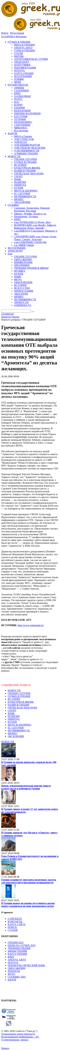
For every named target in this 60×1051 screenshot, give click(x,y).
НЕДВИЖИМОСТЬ (19, 730)
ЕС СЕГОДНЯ (16, 727)
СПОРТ (12, 710)
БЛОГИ (12, 979)
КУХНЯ (12, 722)
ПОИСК (12, 927)
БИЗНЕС (13, 733)
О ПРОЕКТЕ (15, 918)
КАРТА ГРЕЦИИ (17, 954)
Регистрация (17, 33)
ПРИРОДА (14, 719)
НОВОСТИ (14, 690)
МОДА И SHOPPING (19, 724)
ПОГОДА (13, 962)
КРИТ (11, 956)
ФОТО (11, 974)
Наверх (5, 1048)
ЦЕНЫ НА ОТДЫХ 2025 (22, 945)
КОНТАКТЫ (15, 921)
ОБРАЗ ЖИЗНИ (16, 968)
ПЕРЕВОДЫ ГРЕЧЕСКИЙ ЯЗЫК (26, 965)
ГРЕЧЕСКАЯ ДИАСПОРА (22, 707)
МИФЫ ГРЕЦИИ (17, 951)
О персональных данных (14, 1039)
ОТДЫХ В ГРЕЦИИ (19, 696)
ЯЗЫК (11, 713)
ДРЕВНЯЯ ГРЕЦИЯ (19, 948)
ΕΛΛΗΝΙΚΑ (8, 36)
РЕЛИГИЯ (14, 716)
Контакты (21, 36)
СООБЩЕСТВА (17, 976)
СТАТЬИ (13, 930)
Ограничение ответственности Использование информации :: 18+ (20, 1035)
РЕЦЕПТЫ (14, 971)
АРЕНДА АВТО (17, 959)
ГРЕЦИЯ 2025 (16, 942)
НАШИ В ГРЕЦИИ (18, 704)
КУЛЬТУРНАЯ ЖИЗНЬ (21, 702)
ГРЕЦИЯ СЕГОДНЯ (19, 693)
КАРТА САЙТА (17, 924)
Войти (4, 33)
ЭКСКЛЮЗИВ (16, 736)
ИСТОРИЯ (14, 699)
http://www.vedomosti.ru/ (31, 625)
